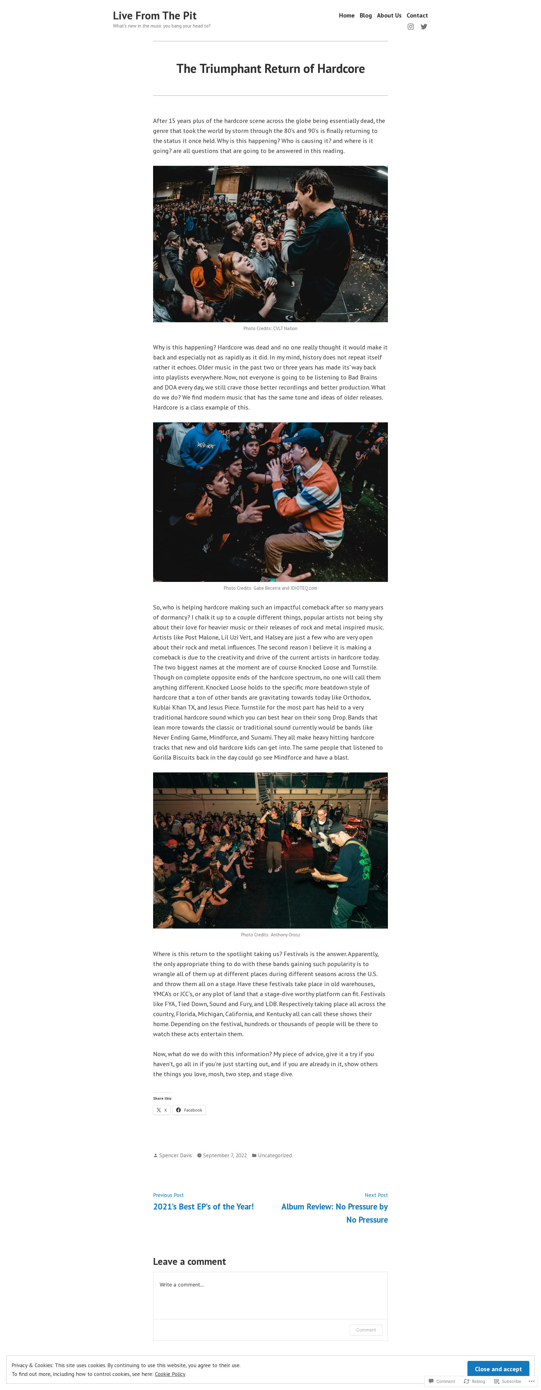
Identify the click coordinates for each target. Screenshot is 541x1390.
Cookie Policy (170, 1373)
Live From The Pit (155, 15)
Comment (366, 1329)
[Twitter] (422, 26)
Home (347, 15)
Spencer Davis (175, 1155)
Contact (417, 15)
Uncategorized (275, 1155)
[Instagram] (412, 26)
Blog (366, 15)
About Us (389, 15)
